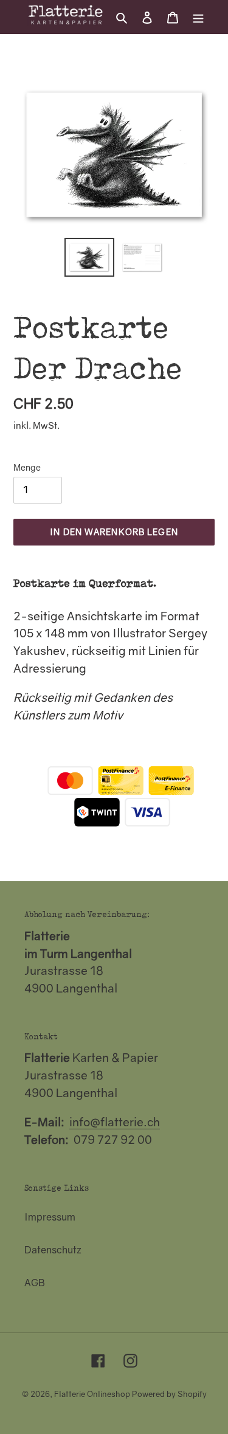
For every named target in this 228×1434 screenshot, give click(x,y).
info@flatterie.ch (114, 1122)
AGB (34, 1282)
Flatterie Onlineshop (92, 1394)
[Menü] (198, 16)
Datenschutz (52, 1250)
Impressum (49, 1217)
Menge (27, 467)
